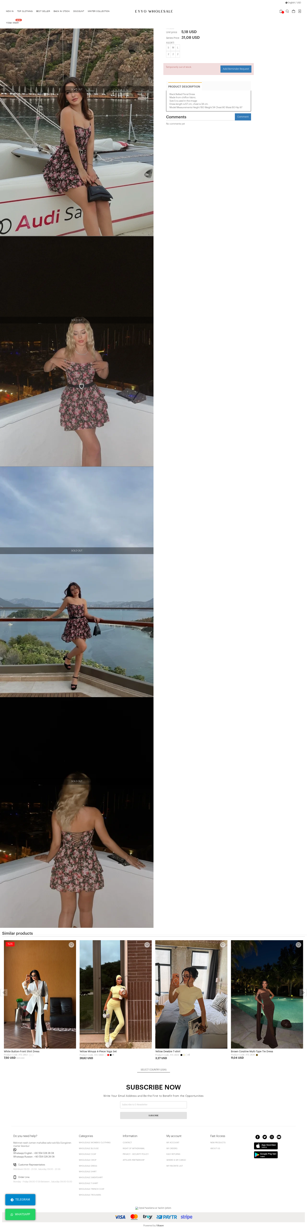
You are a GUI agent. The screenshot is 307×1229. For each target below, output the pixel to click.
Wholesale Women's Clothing (95, 1143)
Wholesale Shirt (87, 1172)
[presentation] (3, 992)
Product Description (184, 86)
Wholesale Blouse (89, 1148)
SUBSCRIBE (153, 1116)
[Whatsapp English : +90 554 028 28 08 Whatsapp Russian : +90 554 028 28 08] (44, 1149)
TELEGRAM (22, 1199)
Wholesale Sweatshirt (91, 1177)
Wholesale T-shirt (88, 1183)
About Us (215, 1148)
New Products (218, 1143)
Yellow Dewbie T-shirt (167, 1051)
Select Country (153, 1070)
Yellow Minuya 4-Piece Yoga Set (98, 1051)
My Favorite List (174, 1166)
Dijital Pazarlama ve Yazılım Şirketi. (155, 1208)
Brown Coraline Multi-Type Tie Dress (252, 1051)
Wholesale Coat (87, 1154)
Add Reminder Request (236, 69)
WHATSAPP (22, 1214)
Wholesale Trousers (90, 1195)
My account (172, 1143)
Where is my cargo (176, 1160)
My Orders (171, 1148)
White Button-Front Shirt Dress (21, 1051)
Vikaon (160, 1225)
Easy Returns (173, 1154)
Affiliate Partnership (133, 1160)
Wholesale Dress (88, 1166)
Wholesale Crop (87, 1160)
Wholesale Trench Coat (91, 1189)
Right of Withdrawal (134, 1148)
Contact (127, 1143)
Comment (243, 117)
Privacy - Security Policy (136, 1154)
